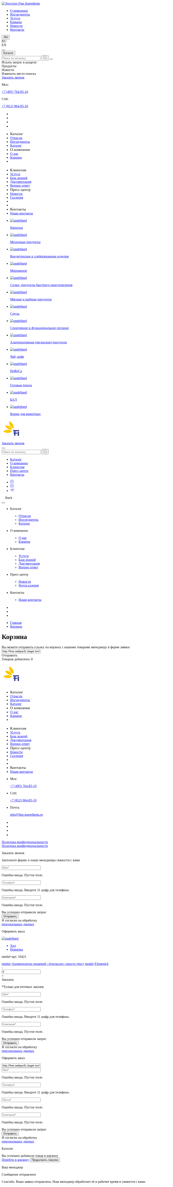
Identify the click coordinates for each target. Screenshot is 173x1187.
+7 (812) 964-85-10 (15, 106)
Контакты (17, 29)
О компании (19, 10)
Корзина (16, 626)
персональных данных (18, 924)
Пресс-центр (19, 471)
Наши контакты (21, 213)
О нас (14, 153)
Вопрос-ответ (20, 185)
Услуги (15, 18)
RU (5, 37)
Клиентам (17, 467)
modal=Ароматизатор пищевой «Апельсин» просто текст (43, 964)
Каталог (8, 53)
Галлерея (16, 197)
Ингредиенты (20, 14)
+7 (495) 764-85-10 (15, 92)
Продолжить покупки (45, 1160)
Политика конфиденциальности (25, 842)
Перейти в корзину (15, 1160)
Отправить (10, 916)
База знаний (18, 178)
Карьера (16, 22)
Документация (20, 182)
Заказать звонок (13, 77)
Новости (16, 26)
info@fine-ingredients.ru (26, 814)
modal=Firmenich (96, 964)
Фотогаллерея (29, 585)
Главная (16, 622)
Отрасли (16, 138)
